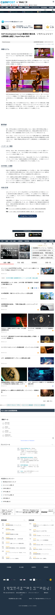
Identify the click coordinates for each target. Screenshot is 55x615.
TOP (2, 7)
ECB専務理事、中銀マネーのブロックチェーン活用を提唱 (17, 293)
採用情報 (51, 7)
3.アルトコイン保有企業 (39, 405)
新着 (7, 7)
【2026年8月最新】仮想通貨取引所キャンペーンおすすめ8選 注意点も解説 (22, 278)
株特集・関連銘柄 (33, 5)
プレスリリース (35, 7)
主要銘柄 (20, 7)
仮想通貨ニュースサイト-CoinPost (30, 605)
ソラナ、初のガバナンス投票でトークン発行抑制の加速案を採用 (41, 383)
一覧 (52, 444)
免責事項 (34, 567)
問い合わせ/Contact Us (8, 592)
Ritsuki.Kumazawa (6, 41)
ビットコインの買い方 (8, 485)
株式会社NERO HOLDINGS (26, 457)
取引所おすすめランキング (9, 481)
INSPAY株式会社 (24, 465)
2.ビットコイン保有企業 (27, 405)
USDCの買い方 (7, 488)
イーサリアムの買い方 (8, 495)
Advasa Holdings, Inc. (25, 448)
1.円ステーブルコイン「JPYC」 (14, 405)
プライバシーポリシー (33, 592)
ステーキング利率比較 (23, 5)
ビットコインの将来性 (5, 5)
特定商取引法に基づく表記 (15, 598)
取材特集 (27, 7)
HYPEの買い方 (6, 501)
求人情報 (21, 567)
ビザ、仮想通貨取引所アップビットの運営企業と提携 (15, 358)
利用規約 (46, 567)
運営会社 (46, 592)
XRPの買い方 (6, 498)
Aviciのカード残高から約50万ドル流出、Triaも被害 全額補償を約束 (14, 329)
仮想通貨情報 (36, 41)
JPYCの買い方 (6, 491)
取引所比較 (44, 7)
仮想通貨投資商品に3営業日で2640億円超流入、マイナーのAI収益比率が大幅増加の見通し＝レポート (14, 383)
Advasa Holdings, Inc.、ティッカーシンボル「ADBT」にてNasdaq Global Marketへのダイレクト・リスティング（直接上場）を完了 (29, 451)
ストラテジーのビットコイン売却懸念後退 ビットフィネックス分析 (20, 347)
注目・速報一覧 (47, 401)
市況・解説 (13, 7)
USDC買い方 (14, 5)
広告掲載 (9, 567)
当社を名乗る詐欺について (21, 593)
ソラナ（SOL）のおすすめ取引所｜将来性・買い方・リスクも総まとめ (26, 211)
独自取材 (41, 41)
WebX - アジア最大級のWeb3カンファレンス (40, 598)
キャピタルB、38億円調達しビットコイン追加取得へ (41, 328)
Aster (21, 471)
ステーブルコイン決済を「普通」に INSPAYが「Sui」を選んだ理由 (29, 467)
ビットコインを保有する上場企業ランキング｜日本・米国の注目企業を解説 (27, 208)
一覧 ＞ (52, 245)
